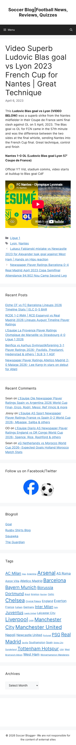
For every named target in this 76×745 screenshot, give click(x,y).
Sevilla (25, 642)
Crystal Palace (33, 601)
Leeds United (30, 613)
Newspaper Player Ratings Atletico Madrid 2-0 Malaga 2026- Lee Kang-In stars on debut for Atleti (37, 364)
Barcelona (54, 580)
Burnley (43, 594)
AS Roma (63, 573)
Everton (60, 601)
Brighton (35, 594)
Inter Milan (44, 607)
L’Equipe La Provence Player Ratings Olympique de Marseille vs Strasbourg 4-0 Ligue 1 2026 (35, 335)
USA (62, 649)
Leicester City (46, 613)
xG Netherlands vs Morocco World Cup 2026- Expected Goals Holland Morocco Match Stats (37, 447)
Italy (56, 607)
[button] (71, 30)
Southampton (37, 642)
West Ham (31, 654)
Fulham (18, 607)
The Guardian (15, 542)
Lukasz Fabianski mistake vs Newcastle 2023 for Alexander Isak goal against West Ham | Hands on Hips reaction (36, 254)
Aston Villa (12, 581)
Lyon (13, 243)
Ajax (24, 574)
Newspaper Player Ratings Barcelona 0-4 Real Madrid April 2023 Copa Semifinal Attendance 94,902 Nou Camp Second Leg (37, 270)
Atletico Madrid (31, 581)
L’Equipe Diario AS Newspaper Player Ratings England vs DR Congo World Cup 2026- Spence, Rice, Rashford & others (36, 432)
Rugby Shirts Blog (18, 530)
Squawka (11, 536)
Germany (28, 607)
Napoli (10, 635)
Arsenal (46, 573)
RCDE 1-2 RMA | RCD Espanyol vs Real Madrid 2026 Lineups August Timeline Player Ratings (37, 320)
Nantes (24, 243)
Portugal (47, 635)
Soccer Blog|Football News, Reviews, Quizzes (38, 12)
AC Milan (13, 573)
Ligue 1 (15, 238)
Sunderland (11, 649)
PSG (56, 634)
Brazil (27, 594)
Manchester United (38, 627)
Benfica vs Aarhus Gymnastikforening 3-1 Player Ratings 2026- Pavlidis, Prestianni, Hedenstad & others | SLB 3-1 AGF (34, 350)
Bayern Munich (20, 587)
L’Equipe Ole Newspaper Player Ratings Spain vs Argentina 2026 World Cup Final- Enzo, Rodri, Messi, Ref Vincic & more (36, 403)
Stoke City (58, 642)
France (9, 607)
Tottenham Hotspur (38, 648)
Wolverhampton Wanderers (54, 654)
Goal (8, 524)
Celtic (51, 594)
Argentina (31, 574)
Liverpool (16, 619)
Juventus (14, 612)
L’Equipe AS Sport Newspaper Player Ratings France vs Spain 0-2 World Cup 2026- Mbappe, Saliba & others (38, 417)
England (47, 601)
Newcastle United (29, 635)
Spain (49, 642)
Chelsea (15, 600)
